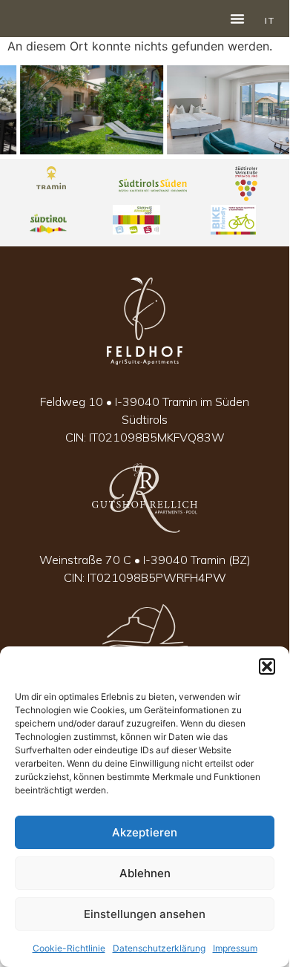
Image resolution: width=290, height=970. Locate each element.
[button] (267, 666)
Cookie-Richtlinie (69, 948)
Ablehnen (145, 873)
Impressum (235, 948)
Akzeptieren (144, 832)
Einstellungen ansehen (144, 914)
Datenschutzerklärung (159, 948)
